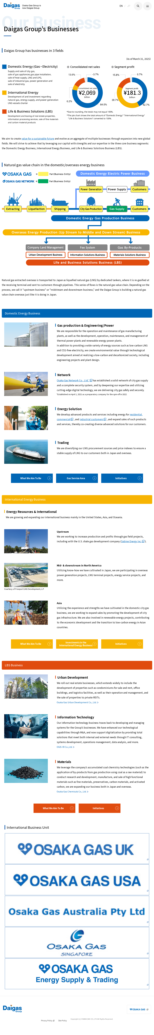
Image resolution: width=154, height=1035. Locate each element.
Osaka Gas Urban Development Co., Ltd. (77, 702)
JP (128, 6)
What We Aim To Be (30, 478)
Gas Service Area (76, 478)
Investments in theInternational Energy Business (75, 644)
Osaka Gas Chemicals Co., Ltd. (71, 791)
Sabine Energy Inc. (131, 541)
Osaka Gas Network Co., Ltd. (73, 380)
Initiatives (121, 478)
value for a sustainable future (38, 138)
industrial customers (91, 419)
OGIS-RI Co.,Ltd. (64, 746)
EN (121, 6)
